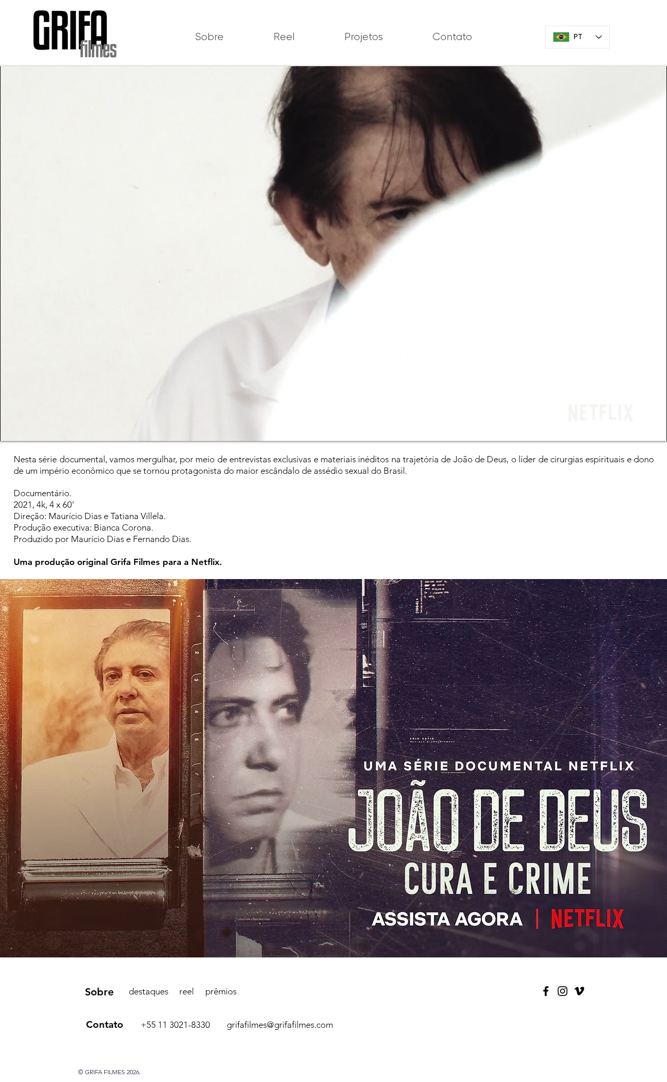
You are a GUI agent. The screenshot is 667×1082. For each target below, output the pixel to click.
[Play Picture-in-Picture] (636, 427)
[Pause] (13, 427)
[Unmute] (31, 427)
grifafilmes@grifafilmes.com (280, 1024)
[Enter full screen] (653, 427)
